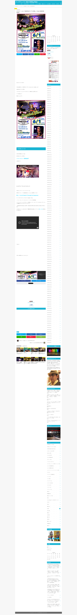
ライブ (48, 478)
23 (53, 40)
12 (59, 38)
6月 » (49, 42)
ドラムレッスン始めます (50, 414)
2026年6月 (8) (49, 90)
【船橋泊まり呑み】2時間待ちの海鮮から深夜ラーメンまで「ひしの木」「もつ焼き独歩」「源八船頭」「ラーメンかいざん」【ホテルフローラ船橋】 (53, 605)
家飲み (48, 506)
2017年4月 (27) (49, 325)
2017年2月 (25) (49, 329)
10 (55, 38)
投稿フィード (49, 547)
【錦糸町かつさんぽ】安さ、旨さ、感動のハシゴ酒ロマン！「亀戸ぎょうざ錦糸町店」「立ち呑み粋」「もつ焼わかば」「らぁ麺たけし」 (53, 396)
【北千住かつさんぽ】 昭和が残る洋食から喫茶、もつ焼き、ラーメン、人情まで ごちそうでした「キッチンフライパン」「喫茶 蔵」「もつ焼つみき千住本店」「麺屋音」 (53, 600)
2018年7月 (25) (49, 293)
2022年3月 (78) (49, 199)
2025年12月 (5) (49, 103)
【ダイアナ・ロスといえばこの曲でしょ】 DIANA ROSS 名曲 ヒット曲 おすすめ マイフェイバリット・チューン (53, 402)
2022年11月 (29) (49, 182)
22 (51, 40)
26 (59, 40)
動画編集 (49, 493)
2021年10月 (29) (49, 210)
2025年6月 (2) (49, 116)
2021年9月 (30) (49, 212)
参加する (58, 79)
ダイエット (49, 459)
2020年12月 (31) (49, 231)
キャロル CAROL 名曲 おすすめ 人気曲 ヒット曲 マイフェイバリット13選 (53, 417)
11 (57, 38)
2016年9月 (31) (49, 340)
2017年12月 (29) (49, 308)
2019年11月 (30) (49, 259)
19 (59, 39)
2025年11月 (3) (49, 105)
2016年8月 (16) (49, 342)
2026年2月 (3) (49, 99)
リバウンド (49, 487)
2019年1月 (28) (49, 280)
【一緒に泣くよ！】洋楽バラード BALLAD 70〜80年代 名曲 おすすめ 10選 (53, 411)
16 (53, 39)
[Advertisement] (31, 62)
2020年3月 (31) (49, 250)
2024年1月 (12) (49, 152)
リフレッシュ (49, 489)
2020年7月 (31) (49, 242)
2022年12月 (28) (49, 180)
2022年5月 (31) (49, 195)
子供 (48, 502)
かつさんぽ (49, 455)
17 (55, 39)
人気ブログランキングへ (31, 302)
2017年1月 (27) (49, 331)
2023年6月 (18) (49, 167)
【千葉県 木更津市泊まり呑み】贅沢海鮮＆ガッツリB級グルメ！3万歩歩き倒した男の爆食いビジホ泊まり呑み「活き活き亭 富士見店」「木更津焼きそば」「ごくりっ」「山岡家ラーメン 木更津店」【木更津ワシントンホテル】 (53, 566)
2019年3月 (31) (49, 276)
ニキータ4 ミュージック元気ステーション (53, 463)
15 (51, 39)
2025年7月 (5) (49, 114)
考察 (48, 519)
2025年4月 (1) (49, 120)
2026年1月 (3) (49, 101)
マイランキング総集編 (50, 474)
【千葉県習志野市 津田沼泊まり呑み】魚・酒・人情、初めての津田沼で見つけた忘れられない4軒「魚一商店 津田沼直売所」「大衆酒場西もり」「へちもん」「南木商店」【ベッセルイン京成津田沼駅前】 (53, 581)
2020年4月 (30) (49, 248)
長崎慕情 (48, 523)
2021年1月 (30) (49, 229)
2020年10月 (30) (49, 235)
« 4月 (47, 42)
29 (51, 41)
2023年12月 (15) (49, 154)
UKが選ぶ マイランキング (51, 446)
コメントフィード (49, 548)
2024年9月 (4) (49, 135)
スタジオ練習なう (49, 597)
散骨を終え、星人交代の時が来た (51, 408)
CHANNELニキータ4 (50, 444)
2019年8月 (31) (49, 265)
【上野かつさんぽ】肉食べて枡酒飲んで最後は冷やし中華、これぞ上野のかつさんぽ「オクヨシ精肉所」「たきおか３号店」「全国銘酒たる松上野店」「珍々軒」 (53, 586)
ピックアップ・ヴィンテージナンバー (53, 470)
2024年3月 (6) (49, 148)
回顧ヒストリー (50, 495)
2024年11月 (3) (49, 131)
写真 (48, 491)
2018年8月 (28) (49, 291)
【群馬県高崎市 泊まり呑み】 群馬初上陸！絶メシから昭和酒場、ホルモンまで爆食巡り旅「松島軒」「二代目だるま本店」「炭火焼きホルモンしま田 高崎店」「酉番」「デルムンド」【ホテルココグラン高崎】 (53, 591)
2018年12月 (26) (49, 282)
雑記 (48, 525)
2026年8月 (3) (49, 86)
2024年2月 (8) (49, 150)
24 (55, 40)
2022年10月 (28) (49, 184)
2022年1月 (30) (49, 203)
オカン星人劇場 (50, 457)
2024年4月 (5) (49, 146)
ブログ (48, 472)
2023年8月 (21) (49, 163)
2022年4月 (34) (49, 197)
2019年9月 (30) (49, 263)
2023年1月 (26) (49, 178)
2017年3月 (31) (49, 327)
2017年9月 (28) (49, 314)
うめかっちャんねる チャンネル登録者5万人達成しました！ (53, 576)
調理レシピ (49, 521)
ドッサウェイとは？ (50, 461)
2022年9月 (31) (49, 186)
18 (57, 39)
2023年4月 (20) (49, 171)
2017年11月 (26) (49, 310)
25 (57, 40)
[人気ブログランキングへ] (31, 301)
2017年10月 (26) (49, 312)
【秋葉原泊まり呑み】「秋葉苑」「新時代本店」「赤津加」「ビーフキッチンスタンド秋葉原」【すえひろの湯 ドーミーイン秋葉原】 (53, 391)
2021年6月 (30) (49, 218)
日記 (48, 510)
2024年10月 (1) (49, 133)
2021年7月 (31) (49, 216)
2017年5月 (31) (49, 323)
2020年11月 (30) (49, 233)
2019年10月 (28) (49, 261)
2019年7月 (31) (49, 267)
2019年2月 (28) (49, 278)
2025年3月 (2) (49, 122)
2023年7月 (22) (49, 165)
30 (53, 41)
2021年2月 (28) (49, 227)
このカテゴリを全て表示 (53, 78)
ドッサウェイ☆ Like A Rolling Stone (26, 2)
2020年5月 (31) (49, 246)
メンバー (48, 476)
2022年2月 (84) (49, 201)
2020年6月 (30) (49, 244)
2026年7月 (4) (49, 88)
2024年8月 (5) (49, 137)
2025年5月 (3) (49, 118)
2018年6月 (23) (49, 295)
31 (55, 41)
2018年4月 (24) (49, 299)
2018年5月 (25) (49, 297)
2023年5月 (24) (49, 169)
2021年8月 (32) (49, 214)
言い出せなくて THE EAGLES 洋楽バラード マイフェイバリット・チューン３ (53, 421)
